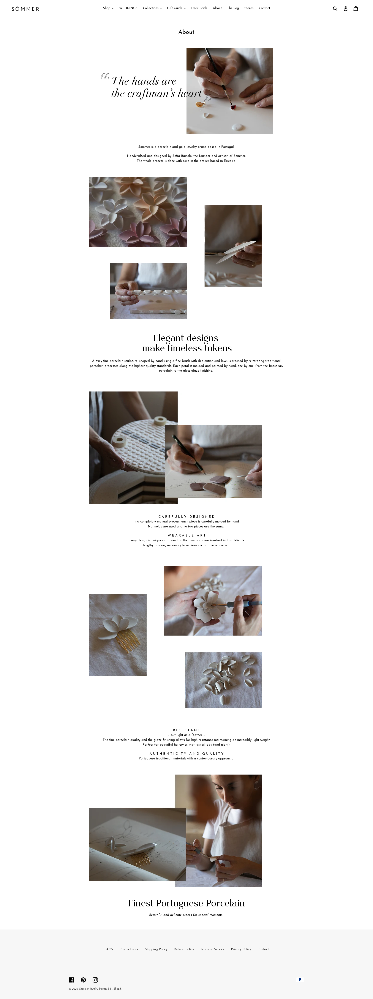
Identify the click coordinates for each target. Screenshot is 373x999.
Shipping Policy (156, 949)
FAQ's (108, 949)
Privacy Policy (241, 949)
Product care (129, 949)
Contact (263, 949)
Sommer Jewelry (88, 989)
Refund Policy (184, 949)
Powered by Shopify (111, 989)
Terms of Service (212, 949)
